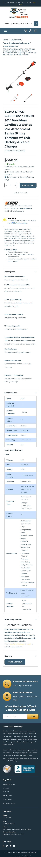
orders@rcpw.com (9, 823)
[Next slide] (37, 3)
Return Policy (7, 795)
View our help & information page (25, 698)
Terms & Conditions (9, 803)
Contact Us (6, 792)
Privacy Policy (7, 799)
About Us (6, 788)
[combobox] (20, 23)
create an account (17, 644)
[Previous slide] (3, 3)
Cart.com (27, 856)
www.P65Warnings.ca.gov (18, 223)
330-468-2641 (7, 817)
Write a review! (15, 662)
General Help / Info (9, 784)
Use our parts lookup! (22, 686)
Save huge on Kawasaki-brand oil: (20, 3)
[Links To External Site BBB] (24, 769)
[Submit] (36, 23)
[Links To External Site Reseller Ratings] (7, 769)
